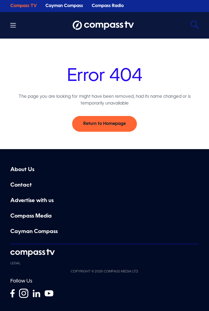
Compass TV (23, 6)
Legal (15, 263)
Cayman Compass (64, 6)
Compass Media (31, 216)
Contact (21, 185)
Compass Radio (108, 6)
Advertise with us (32, 200)
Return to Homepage (104, 124)
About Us (22, 169)
